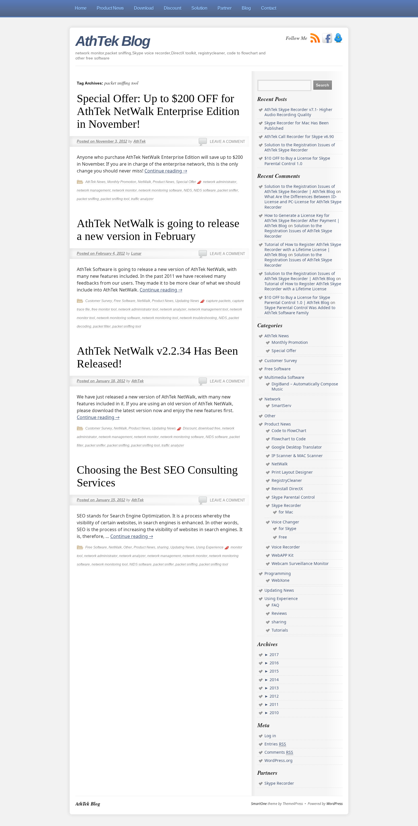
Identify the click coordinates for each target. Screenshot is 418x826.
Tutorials (280, 630)
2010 (273, 712)
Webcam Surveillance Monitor (300, 563)
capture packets (218, 301)
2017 (273, 654)
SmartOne (259, 804)
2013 (273, 688)
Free (283, 537)
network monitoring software (160, 190)
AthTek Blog (112, 41)
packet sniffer (228, 190)
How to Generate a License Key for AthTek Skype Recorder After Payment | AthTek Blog (302, 220)
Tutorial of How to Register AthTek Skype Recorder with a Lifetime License (302, 286)
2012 (273, 696)
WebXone (280, 580)
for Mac (286, 512)
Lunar (136, 253)
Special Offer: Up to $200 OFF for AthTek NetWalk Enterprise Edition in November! (158, 111)
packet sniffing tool (115, 199)
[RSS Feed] (315, 38)
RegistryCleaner (287, 480)
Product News (163, 182)
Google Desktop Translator (297, 447)
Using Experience (210, 547)
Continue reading (165, 171)
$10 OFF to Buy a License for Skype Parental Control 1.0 (297, 160)
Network (272, 399)
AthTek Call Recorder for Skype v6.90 (299, 136)
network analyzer (173, 309)
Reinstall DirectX (287, 488)
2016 (273, 662)
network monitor (124, 190)
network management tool (208, 309)
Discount (189, 428)
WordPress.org (278, 760)
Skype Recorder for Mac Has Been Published (296, 125)
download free (209, 428)
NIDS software (205, 190)
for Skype (287, 528)
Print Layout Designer (292, 472)
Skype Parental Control (293, 497)
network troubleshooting (198, 318)
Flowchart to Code (289, 438)
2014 (273, 679)
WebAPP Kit (282, 555)
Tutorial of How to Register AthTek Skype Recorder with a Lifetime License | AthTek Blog (302, 249)
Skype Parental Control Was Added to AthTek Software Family (299, 310)
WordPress (334, 804)
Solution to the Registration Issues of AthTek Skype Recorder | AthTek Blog (299, 189)
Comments (278, 752)
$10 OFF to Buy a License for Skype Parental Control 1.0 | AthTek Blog (297, 300)
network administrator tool (138, 309)
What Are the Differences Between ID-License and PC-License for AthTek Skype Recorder (303, 201)
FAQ (275, 605)
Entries (275, 744)
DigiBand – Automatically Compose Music (305, 386)
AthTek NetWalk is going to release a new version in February (158, 230)
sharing (163, 547)
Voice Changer (285, 522)
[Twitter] (338, 38)
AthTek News (95, 182)
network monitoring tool (160, 318)
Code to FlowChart (289, 430)
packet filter (102, 326)
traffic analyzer (142, 199)
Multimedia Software (284, 377)
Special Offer (186, 182)
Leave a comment (227, 141)
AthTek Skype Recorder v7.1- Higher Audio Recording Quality (298, 112)
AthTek (139, 141)
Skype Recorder (286, 505)
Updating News (187, 301)
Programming (277, 573)
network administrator (219, 182)
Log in (270, 735)
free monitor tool (104, 309)
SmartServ (281, 405)
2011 (273, 704)
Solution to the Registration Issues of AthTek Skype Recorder (299, 147)
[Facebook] (327, 38)
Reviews (279, 613)
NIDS (188, 190)
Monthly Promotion (121, 182)
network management (93, 190)
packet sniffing (88, 199)
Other (127, 547)
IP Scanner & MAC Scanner (297, 455)
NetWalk (144, 182)
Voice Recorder (286, 547)
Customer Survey (98, 301)
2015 (273, 671)
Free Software (124, 301)
